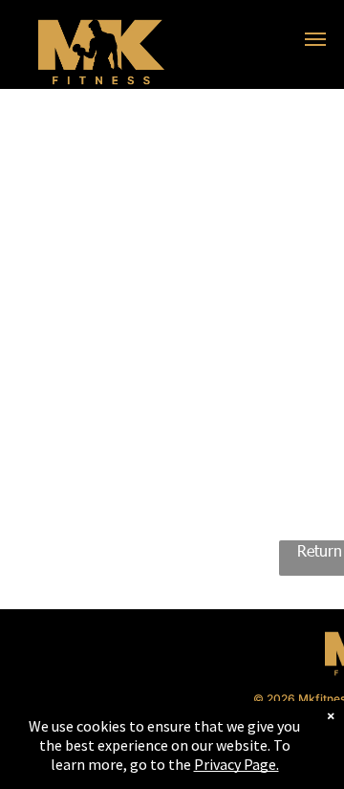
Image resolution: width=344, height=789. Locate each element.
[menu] (315, 39)
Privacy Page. (236, 764)
